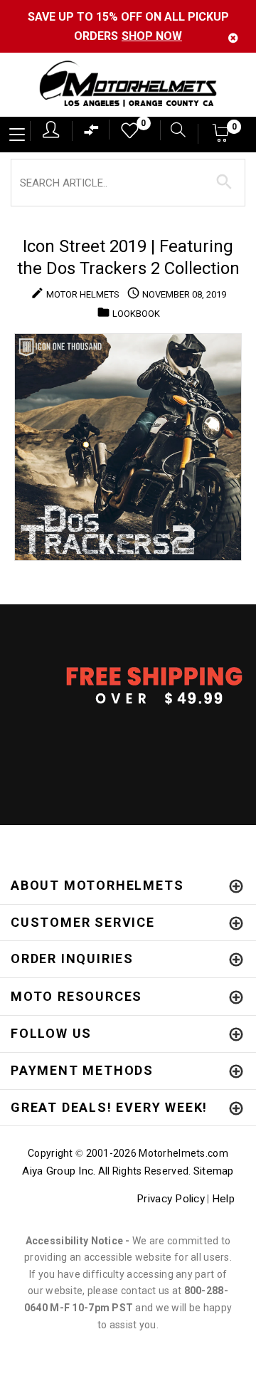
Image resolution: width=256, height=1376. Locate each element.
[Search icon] (173, 131)
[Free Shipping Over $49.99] (128, 684)
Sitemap (213, 1171)
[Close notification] (233, 38)
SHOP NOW (152, 36)
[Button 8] (224, 182)
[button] (221, 137)
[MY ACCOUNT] (51, 129)
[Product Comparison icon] (91, 133)
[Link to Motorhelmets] (128, 85)
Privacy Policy (171, 1198)
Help (223, 1198)
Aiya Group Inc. (58, 1171)
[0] (125, 134)
